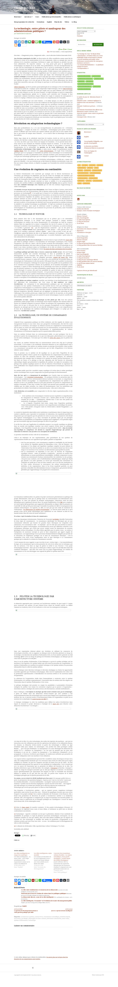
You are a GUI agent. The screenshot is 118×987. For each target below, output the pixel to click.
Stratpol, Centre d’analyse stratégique (88, 210)
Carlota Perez (39, 916)
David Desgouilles (82, 238)
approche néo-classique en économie (86, 175)
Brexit (80, 183)
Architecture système (27, 916)
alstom (96, 167)
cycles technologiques (46, 151)
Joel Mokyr (56, 519)
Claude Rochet (20, 33)
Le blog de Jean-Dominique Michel (87, 259)
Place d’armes (81, 250)
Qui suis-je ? (28, 17)
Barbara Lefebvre (93, 177)
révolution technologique (35, 377)
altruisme (80, 170)
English (49, 22)
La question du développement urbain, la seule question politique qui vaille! (26, 911)
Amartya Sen (87, 170)
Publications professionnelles (51, 17)
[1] (31, 794)
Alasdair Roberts (82, 167)
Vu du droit (80, 223)
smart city (56, 704)
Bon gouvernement (97, 180)
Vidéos (67, 22)
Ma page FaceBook (83, 188)
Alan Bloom (100, 164)
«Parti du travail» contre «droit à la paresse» (90, 113)
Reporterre (80, 230)
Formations (40, 22)
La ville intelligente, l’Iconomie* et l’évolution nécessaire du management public (46, 900)
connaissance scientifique (51, 916)
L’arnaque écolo (82, 117)
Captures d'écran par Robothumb (87, 270)
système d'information (21, 920)
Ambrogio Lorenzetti (97, 170)
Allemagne (90, 167)
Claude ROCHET (24, 7)
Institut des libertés (83, 209)
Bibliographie (81, 180)
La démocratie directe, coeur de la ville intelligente (37, 897)
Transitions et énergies (84, 232)
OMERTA (79, 265)
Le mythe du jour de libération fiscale (88, 97)
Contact (86, 156)
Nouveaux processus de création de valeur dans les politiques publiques (44, 893)
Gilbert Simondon (19, 87)
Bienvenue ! (18, 17)
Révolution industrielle (54, 918)
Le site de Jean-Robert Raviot (85, 263)
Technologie (32, 920)
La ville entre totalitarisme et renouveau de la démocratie (39, 890)
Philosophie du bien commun (37, 918)
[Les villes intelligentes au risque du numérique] (24, 860)
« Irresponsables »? (83, 68)
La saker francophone (83, 219)
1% (79, 164)
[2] (32, 227)
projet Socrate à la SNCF (39, 699)
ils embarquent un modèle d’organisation (36, 509)
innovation (17, 918)
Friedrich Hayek (65, 916)
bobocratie (89, 180)
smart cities (65, 918)
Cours (37, 17)
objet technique (67, 88)
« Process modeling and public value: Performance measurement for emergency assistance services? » (90, 61)
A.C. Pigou (85, 164)
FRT (103, 975)
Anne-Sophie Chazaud (83, 172)
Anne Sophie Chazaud (95, 172)
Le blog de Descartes (83, 221)
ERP (61, 502)
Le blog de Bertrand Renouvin (86, 243)
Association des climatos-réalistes (87, 229)
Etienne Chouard (82, 216)
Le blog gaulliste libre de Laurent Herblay (89, 245)
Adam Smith (92, 164)
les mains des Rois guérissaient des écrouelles (58, 249)
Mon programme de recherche (24, 22)
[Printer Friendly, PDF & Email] (65, 49)
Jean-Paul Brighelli (83, 218)
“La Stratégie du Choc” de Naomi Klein (88, 54)
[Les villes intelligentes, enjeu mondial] (44, 861)
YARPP (24, 906)
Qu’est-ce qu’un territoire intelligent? (61, 910)
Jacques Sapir (81, 241)
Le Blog (74, 22)
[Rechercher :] (90, 44)
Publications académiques (72, 17)
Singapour (54, 768)
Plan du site (58, 22)
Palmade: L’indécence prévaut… (86, 106)
